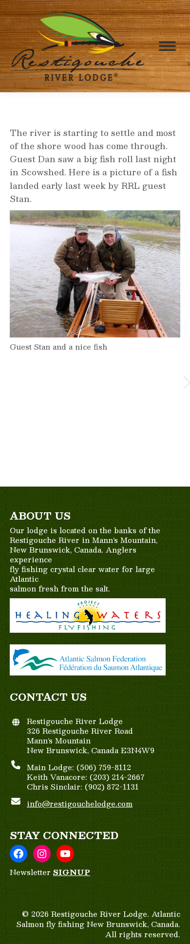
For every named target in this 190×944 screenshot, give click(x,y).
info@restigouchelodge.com (80, 803)
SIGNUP (71, 872)
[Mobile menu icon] (167, 46)
